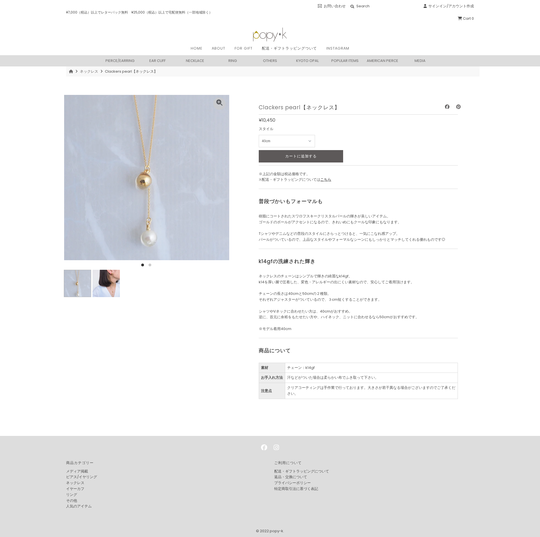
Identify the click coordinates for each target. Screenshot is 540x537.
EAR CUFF (157, 60)
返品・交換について (290, 477)
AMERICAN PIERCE (382, 60)
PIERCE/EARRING (119, 60)
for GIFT (244, 48)
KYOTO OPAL (307, 60)
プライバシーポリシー (292, 482)
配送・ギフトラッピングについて (301, 471)
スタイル (266, 129)
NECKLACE (195, 60)
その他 (71, 500)
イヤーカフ (75, 488)
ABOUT (218, 48)
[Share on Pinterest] (458, 107)
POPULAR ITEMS (345, 60)
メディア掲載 (77, 471)
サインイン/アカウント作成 (450, 6)
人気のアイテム (79, 506)
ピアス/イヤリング (81, 477)
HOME (196, 48)
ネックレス (89, 71)
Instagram (337, 48)
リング (71, 494)
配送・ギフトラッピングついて (289, 48)
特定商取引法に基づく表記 (296, 488)
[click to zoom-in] (219, 103)
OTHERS (270, 60)
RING (232, 60)
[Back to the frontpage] (72, 71)
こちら (325, 179)
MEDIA (420, 60)
